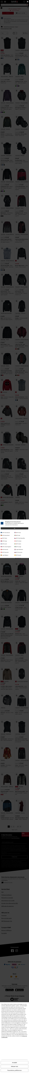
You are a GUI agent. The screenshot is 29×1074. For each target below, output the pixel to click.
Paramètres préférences (14, 1070)
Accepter (14, 1062)
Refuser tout (14, 1066)
